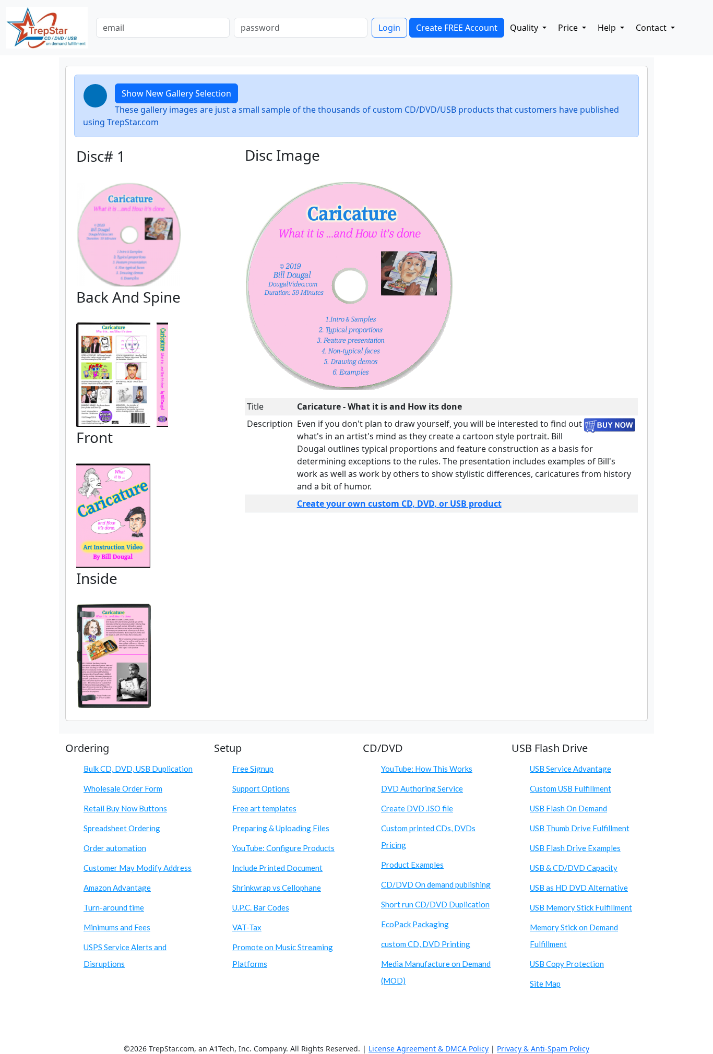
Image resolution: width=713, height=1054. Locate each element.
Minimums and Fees (117, 927)
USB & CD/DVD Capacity (573, 867)
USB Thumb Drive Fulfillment (579, 828)
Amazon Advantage (117, 887)
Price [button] (569, 27)
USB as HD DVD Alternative (579, 887)
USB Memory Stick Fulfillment (581, 907)
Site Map (545, 983)
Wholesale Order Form (123, 788)
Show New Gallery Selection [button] (176, 93)
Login (389, 27)
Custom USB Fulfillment (570, 788)
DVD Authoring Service (422, 788)
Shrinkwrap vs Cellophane (276, 887)
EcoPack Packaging (415, 924)
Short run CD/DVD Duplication (435, 904)
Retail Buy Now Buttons (125, 808)
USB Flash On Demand (568, 808)
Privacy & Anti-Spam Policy (543, 1048)
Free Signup (253, 768)
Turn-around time (114, 907)
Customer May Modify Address (138, 867)
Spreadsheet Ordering (122, 828)
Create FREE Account (456, 27)
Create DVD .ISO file (417, 808)
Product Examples (412, 864)
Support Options (261, 788)
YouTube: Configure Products (283, 848)
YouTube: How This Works (426, 768)
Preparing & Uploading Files (280, 828)
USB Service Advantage (570, 768)
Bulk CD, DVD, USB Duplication (138, 768)
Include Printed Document (277, 867)
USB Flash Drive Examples (575, 848)
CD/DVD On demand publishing (436, 884)
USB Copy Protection (567, 963)
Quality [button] (525, 27)
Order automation (115, 848)
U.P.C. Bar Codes (260, 907)
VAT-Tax (247, 927)
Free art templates (264, 808)
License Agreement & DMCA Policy (429, 1048)
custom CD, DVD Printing (425, 944)
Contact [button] (652, 27)
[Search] (689, 25)
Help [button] (608, 27)
